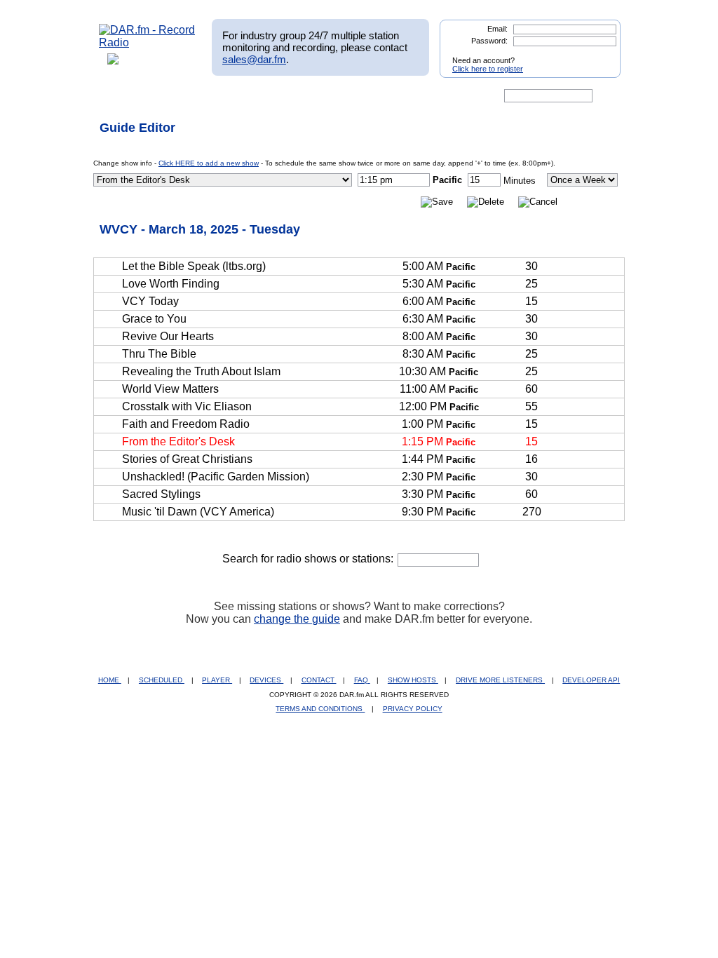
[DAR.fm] (147, 42)
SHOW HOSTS (413, 680)
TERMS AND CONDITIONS (320, 709)
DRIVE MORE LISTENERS (500, 680)
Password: (489, 40)
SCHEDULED (161, 680)
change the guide (297, 619)
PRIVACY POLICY (412, 709)
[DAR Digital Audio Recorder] (122, 96)
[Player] (259, 96)
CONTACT (319, 680)
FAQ (362, 680)
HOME (109, 680)
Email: (497, 29)
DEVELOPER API (591, 680)
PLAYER (217, 680)
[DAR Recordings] (191, 96)
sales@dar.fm (254, 59)
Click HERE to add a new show (208, 163)
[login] (598, 54)
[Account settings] (427, 96)
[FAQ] (371, 96)
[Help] (317, 96)
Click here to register (487, 69)
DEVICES (266, 680)
